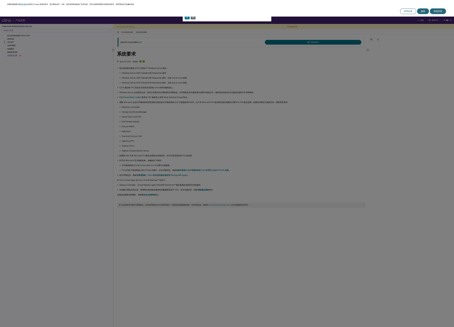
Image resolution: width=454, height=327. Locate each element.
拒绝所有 (438, 11)
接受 (423, 11)
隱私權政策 (24, 4)
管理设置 (408, 11)
